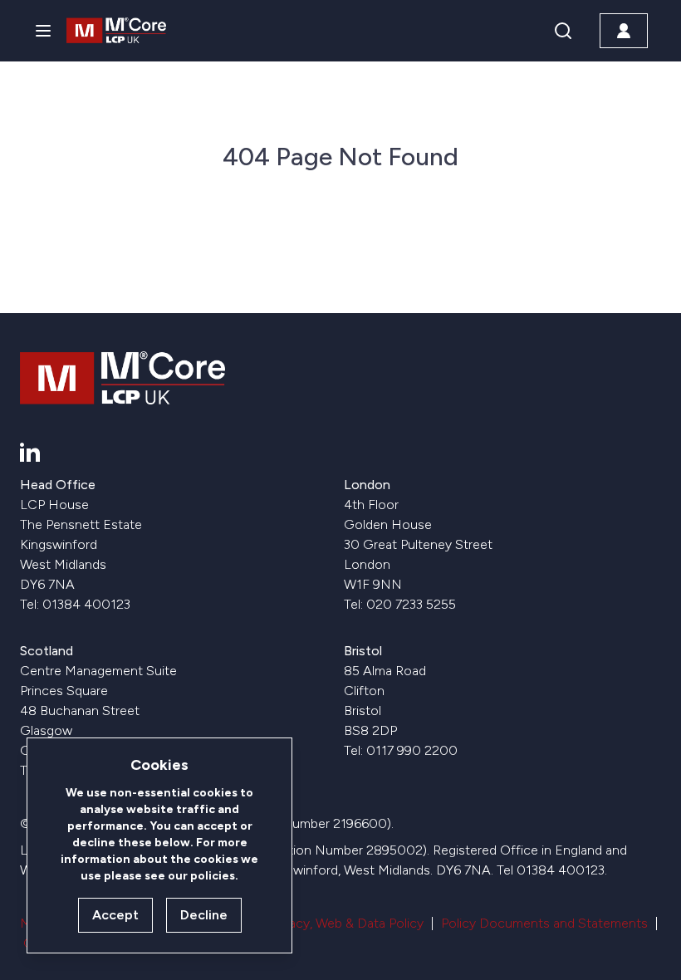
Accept (115, 915)
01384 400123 (86, 604)
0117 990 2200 (412, 750)
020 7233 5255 (411, 604)
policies (212, 876)
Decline (204, 915)
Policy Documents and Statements (544, 923)
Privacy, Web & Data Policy (346, 923)
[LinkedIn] (30, 452)
